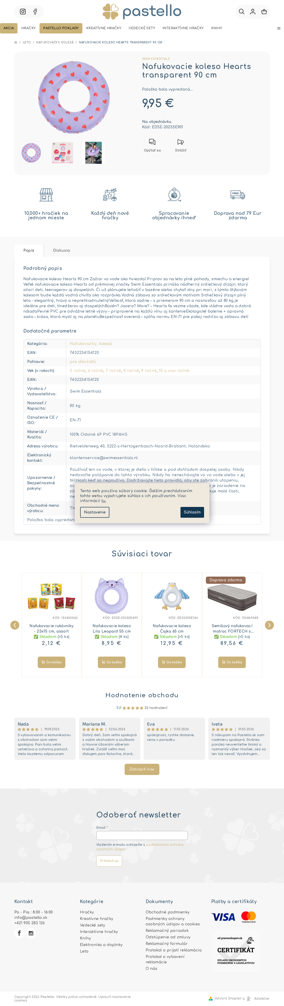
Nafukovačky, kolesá (91, 344)
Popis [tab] (28, 251)
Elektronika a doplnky (101, 945)
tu (103, 501)
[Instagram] (31, 933)
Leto (84, 951)
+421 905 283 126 (29, 923)
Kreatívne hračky (96, 919)
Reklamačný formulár (167, 944)
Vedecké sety (92, 925)
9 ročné (149, 371)
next (268, 624)
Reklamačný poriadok (167, 931)
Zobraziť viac (141, 769)
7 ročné (113, 371)
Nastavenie (95, 512)
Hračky (87, 912)
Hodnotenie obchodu (142, 695)
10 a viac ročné (174, 371)
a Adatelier (256, 998)
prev (14, 624)
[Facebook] (19, 933)
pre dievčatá (83, 362)
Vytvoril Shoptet (228, 998)
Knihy (85, 938)
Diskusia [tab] (61, 251)
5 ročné (78, 371)
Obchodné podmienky (168, 912)
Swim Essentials (156, 58)
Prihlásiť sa (109, 861)
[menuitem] (9, 28)
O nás (151, 969)
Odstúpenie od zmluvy (168, 937)
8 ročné (131, 371)
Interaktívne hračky (99, 932)
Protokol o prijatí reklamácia (174, 950)
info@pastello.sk (30, 918)
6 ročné (95, 371)
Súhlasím (192, 512)
